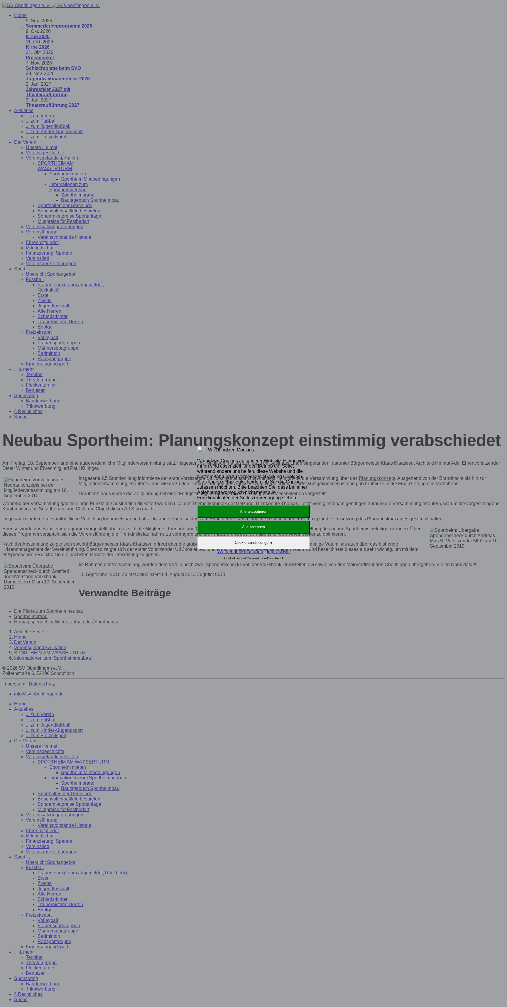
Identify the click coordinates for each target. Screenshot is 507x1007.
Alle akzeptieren (253, 511)
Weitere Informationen (240, 551)
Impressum (278, 551)
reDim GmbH (273, 558)
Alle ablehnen (253, 527)
